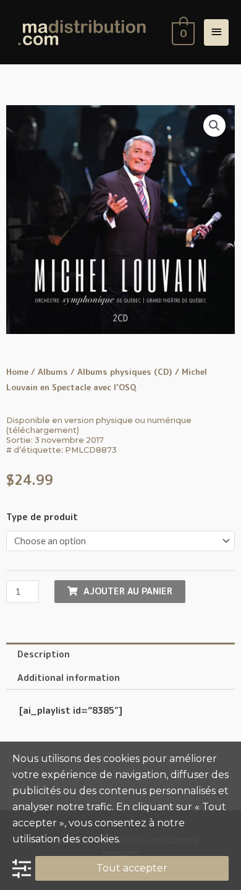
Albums (53, 371)
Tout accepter (131, 868)
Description (43, 654)
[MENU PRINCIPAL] (216, 32)
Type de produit (42, 516)
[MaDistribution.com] (81, 32)
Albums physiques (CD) (124, 371)
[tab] (120, 654)
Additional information (68, 677)
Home (17, 371)
